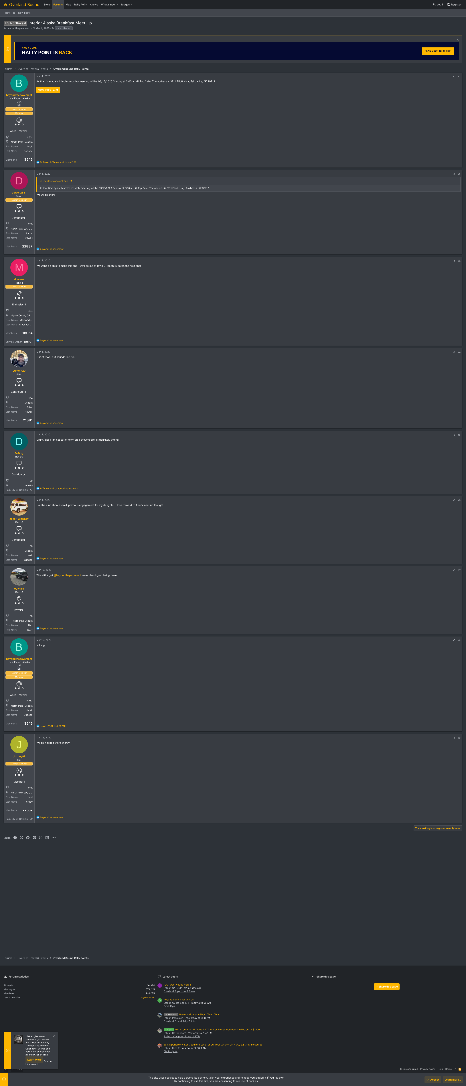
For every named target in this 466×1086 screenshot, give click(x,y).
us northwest (63, 28)
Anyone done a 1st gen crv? (180, 999)
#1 (459, 76)
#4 (459, 352)
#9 (459, 737)
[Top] (455, 1069)
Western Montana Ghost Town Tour (192, 1014)
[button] (117, 4)
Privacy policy (427, 1068)
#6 (459, 500)
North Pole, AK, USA (22, 228)
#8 (459, 640)
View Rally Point (48, 89)
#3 (459, 260)
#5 (459, 434)
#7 (459, 570)
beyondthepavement (18, 28)
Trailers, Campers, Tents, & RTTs (182, 1036)
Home (448, 1068)
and (59, 488)
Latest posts (170, 976)
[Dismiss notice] (457, 40)
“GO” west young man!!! (177, 984)
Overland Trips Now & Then (179, 991)
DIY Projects (170, 1051)
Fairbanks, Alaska (23, 620)
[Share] (454, 76)
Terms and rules (409, 1068)
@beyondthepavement (67, 575)
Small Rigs (169, 1006)
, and (59, 162)
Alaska (29, 402)
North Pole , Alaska (22, 141)
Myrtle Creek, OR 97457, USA (27, 315)
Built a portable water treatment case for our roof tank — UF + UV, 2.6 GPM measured (213, 1044)
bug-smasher (147, 997)
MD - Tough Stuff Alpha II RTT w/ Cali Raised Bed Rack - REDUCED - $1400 (212, 1029)
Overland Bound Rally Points (180, 1021)
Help (440, 1068)
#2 (459, 174)
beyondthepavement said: (54, 181)
